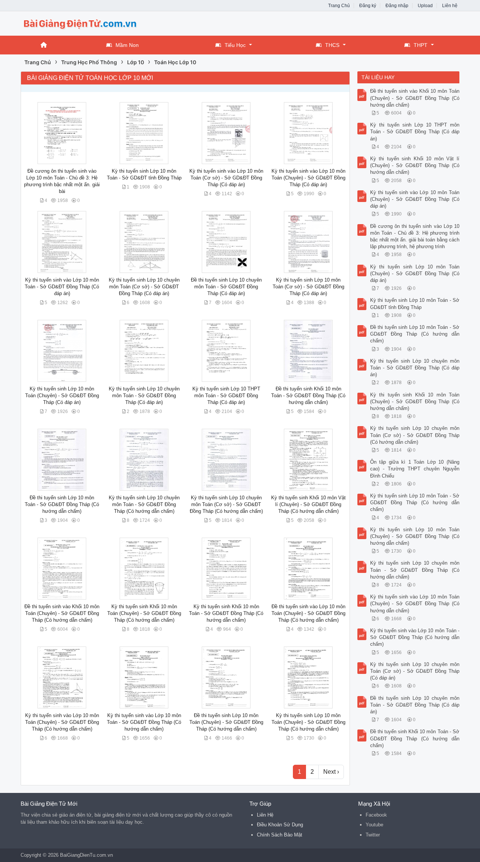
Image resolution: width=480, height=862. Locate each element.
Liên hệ (450, 5)
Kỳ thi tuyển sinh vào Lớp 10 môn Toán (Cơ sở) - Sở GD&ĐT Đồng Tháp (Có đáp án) (226, 177)
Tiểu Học (235, 45)
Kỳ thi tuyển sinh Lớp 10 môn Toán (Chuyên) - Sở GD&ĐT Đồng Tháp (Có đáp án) (62, 395)
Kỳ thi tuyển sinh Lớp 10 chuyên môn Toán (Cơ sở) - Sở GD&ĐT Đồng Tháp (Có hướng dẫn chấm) (226, 504)
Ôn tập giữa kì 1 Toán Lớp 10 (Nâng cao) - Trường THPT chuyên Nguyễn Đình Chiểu (415, 468)
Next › (331, 772)
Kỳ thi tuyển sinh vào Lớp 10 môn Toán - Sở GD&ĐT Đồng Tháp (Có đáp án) (62, 286)
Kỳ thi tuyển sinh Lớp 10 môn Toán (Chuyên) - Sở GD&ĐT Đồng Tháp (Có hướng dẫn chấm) (308, 722)
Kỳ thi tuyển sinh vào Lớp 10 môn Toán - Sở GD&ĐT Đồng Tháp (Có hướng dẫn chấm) (144, 722)
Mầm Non (127, 45)
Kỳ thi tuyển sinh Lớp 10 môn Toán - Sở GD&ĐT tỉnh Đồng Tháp (415, 303)
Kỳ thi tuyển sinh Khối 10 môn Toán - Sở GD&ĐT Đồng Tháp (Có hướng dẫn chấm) (226, 613)
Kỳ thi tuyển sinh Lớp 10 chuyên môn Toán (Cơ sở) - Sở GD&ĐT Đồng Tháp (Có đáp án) (144, 286)
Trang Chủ (339, 5)
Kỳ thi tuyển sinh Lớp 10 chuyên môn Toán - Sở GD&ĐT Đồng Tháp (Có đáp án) (144, 395)
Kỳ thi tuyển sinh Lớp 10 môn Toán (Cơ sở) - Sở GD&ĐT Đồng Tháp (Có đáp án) (308, 286)
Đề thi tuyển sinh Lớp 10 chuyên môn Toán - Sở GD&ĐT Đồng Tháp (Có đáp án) (226, 286)
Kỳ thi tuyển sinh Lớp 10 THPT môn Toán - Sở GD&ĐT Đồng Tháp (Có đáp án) (226, 395)
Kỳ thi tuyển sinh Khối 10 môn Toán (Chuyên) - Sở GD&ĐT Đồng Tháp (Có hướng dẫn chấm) (144, 613)
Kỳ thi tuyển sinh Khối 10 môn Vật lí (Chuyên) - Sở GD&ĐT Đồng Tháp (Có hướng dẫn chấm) (308, 504)
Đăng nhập (397, 5)
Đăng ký (367, 5)
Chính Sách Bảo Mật (279, 835)
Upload (425, 5)
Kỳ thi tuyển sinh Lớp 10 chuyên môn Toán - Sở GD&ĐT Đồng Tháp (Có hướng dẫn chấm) (144, 504)
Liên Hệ (265, 815)
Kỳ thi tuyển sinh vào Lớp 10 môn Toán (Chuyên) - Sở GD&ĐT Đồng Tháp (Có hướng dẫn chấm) (62, 722)
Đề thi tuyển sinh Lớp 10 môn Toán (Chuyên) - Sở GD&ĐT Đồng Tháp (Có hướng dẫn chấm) (226, 722)
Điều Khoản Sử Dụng (280, 824)
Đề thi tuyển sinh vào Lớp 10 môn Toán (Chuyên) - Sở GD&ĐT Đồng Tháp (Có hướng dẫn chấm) (308, 613)
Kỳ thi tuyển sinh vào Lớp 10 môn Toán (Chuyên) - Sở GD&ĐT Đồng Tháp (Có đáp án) (308, 177)
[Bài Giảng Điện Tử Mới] (81, 23)
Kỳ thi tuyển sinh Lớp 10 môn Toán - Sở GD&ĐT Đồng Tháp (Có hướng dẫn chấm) (415, 502)
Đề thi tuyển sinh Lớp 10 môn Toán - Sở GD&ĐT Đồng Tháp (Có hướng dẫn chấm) (62, 504)
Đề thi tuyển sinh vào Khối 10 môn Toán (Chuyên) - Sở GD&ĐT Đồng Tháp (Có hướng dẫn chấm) (61, 613)
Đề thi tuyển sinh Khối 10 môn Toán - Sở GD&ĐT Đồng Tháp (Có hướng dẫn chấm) (308, 395)
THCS (332, 45)
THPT (421, 45)
